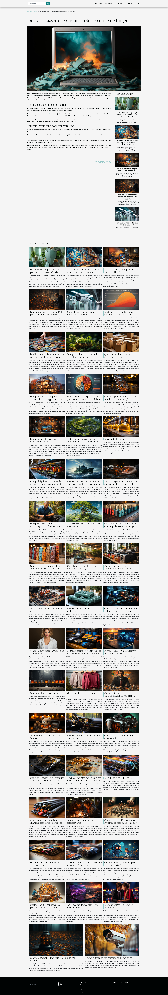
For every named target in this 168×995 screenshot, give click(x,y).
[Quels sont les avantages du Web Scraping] (47, 723)
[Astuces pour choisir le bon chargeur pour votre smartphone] (47, 807)
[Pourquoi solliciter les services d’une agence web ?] (47, 426)
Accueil (29, 11)
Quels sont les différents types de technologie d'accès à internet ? (120, 609)
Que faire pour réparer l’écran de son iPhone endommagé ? (120, 398)
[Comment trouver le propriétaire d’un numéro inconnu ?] (56, 940)
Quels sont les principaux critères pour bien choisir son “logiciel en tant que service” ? (83, 399)
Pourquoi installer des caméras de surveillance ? (110, 958)
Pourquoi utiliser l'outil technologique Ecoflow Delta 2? (45, 525)
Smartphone (109, 3)
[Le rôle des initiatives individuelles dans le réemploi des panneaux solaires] (47, 341)
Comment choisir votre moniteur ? (47, 693)
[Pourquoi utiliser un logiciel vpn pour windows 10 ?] (121, 638)
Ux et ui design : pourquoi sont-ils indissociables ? (127, 170)
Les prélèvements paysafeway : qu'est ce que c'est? (45, 863)
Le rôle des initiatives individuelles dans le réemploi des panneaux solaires (47, 357)
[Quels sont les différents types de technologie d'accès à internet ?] (121, 596)
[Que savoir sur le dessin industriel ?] (47, 596)
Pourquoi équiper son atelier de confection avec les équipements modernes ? (46, 484)
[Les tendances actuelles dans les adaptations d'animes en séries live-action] (127, 132)
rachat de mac (51, 114)
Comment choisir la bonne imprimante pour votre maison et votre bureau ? (120, 569)
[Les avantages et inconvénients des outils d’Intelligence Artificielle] (121, 468)
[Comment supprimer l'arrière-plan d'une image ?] (47, 638)
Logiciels (129, 3)
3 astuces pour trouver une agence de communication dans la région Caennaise (84, 780)
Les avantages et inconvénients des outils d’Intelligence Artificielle (121, 482)
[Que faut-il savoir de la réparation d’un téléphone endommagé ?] (47, 765)
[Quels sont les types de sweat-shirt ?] (84, 680)
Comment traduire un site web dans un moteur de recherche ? (119, 694)
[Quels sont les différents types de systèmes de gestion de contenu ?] (121, 807)
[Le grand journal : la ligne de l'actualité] (121, 892)
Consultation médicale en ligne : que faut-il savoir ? (83, 567)
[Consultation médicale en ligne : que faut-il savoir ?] (84, 553)
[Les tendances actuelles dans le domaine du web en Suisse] (121, 299)
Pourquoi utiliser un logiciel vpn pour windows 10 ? (120, 652)
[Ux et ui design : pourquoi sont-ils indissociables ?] (127, 160)
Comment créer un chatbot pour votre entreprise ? (120, 863)
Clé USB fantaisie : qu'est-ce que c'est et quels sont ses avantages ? (120, 525)
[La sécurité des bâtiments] (121, 426)
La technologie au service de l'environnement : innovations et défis (83, 442)
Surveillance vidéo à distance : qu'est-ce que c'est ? (127, 224)
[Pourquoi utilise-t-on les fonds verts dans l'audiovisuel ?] (84, 341)
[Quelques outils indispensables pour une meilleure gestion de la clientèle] (47, 892)
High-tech (98, 3)
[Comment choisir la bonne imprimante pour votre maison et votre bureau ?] (121, 553)
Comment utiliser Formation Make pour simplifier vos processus (127, 197)
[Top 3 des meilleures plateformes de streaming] (84, 892)
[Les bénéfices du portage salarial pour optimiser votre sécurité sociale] (127, 103)
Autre (137, 3)
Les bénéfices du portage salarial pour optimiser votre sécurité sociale (127, 115)
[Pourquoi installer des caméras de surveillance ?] (112, 940)
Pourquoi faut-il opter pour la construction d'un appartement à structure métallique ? (46, 399)
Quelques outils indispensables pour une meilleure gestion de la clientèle (46, 907)
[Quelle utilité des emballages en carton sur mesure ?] (121, 341)
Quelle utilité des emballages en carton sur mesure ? (120, 355)
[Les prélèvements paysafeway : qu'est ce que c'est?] (47, 850)
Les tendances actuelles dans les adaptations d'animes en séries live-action (127, 143)
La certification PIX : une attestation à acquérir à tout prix (84, 863)
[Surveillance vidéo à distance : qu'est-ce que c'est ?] (127, 214)
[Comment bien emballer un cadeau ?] (84, 596)
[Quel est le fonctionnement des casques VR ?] (121, 723)
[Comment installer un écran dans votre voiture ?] (84, 723)
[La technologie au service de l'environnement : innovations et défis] (84, 426)
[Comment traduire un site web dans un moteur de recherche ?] (121, 680)
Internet (119, 3)
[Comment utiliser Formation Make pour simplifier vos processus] (127, 186)
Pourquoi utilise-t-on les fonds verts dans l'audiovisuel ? (82, 355)
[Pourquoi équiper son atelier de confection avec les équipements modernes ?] (47, 468)
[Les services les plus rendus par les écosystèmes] (84, 511)
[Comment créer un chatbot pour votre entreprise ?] (121, 850)
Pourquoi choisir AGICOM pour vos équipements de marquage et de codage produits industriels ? (84, 653)
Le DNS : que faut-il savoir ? (118, 778)
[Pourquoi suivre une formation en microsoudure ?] (84, 807)
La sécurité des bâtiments (116, 439)
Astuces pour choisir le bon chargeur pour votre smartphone (46, 821)
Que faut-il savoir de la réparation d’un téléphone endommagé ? (47, 779)
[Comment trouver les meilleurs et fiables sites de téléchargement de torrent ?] (84, 468)
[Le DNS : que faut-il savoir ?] (121, 765)
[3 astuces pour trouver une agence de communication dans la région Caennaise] (84, 765)
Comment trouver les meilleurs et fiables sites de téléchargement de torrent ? (83, 484)
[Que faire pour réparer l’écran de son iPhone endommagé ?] (121, 384)
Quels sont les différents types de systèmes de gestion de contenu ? (120, 821)
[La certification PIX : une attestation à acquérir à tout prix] (84, 850)
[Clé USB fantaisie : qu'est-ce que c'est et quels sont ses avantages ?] (121, 511)
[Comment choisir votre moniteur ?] (47, 680)
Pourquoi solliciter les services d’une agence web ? (45, 440)
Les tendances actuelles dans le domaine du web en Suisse (119, 313)
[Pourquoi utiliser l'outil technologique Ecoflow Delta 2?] (47, 511)
